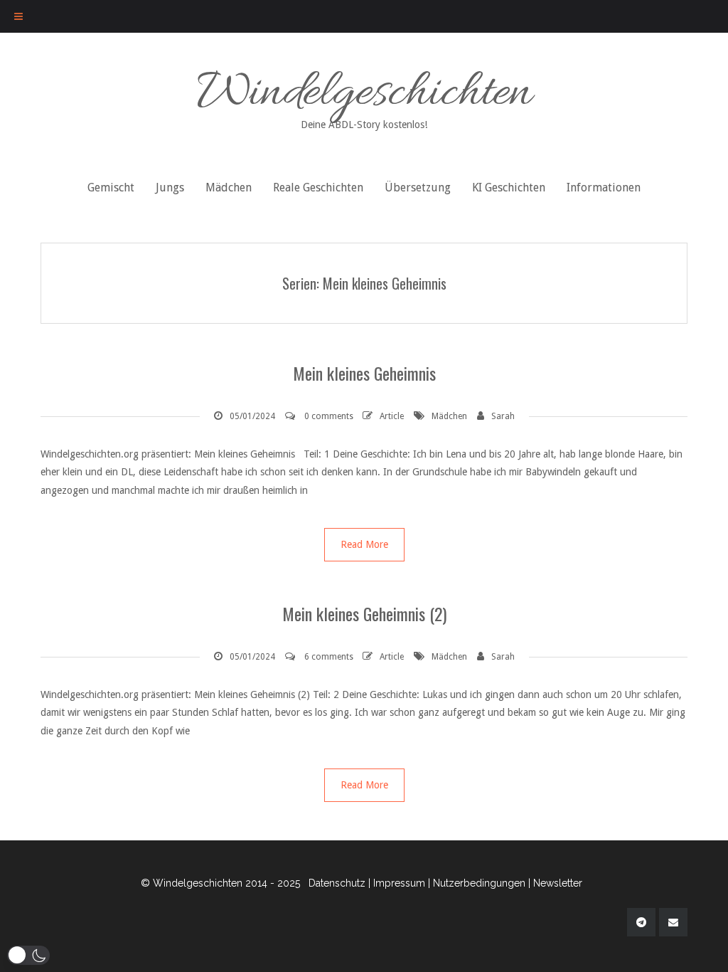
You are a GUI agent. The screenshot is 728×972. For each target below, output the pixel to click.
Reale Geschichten (318, 187)
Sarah (503, 416)
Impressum (399, 883)
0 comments (328, 416)
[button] (28, 955)
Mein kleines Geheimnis (364, 373)
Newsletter (557, 883)
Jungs (170, 187)
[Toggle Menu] (18, 16)
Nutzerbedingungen (479, 883)
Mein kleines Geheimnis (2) (364, 613)
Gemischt (110, 187)
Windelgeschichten (364, 95)
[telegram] (641, 922)
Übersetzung (418, 187)
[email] (673, 922)
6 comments (328, 657)
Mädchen (228, 187)
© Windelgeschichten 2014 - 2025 (220, 883)
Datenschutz (337, 883)
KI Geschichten (508, 187)
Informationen (604, 187)
